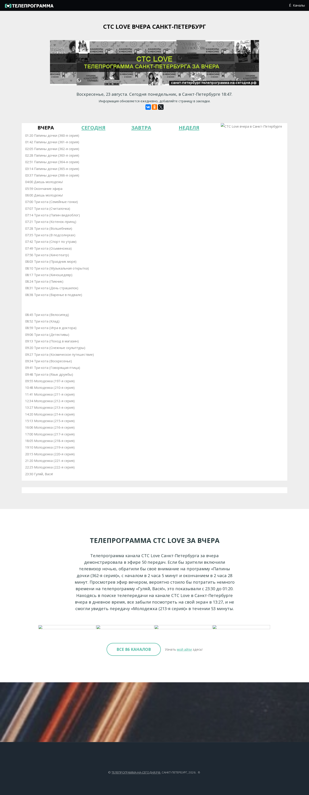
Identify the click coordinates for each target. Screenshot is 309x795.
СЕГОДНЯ (93, 127)
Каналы (299, 5)
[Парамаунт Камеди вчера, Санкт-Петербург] (242, 627)
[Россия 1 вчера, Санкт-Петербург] (67, 627)
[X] (161, 107)
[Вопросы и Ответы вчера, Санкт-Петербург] (183, 627)
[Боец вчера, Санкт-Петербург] (125, 627)
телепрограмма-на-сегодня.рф (136, 772)
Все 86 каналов (133, 649)
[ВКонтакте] (148, 107)
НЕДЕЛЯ (189, 127)
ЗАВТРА (141, 127)
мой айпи (184, 649)
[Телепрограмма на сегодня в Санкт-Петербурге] (29, 7)
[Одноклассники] (154, 107)
